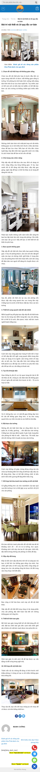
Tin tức (13, 19)
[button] (34, 766)
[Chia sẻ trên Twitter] (20, 716)
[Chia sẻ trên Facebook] (16, 716)
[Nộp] (36, 2)
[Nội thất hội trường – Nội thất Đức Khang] (20, 8)
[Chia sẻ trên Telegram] (23, 716)
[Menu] (3, 8)
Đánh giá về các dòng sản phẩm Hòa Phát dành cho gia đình (10, 741)
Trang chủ (5, 19)
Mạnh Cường (23, 30)
